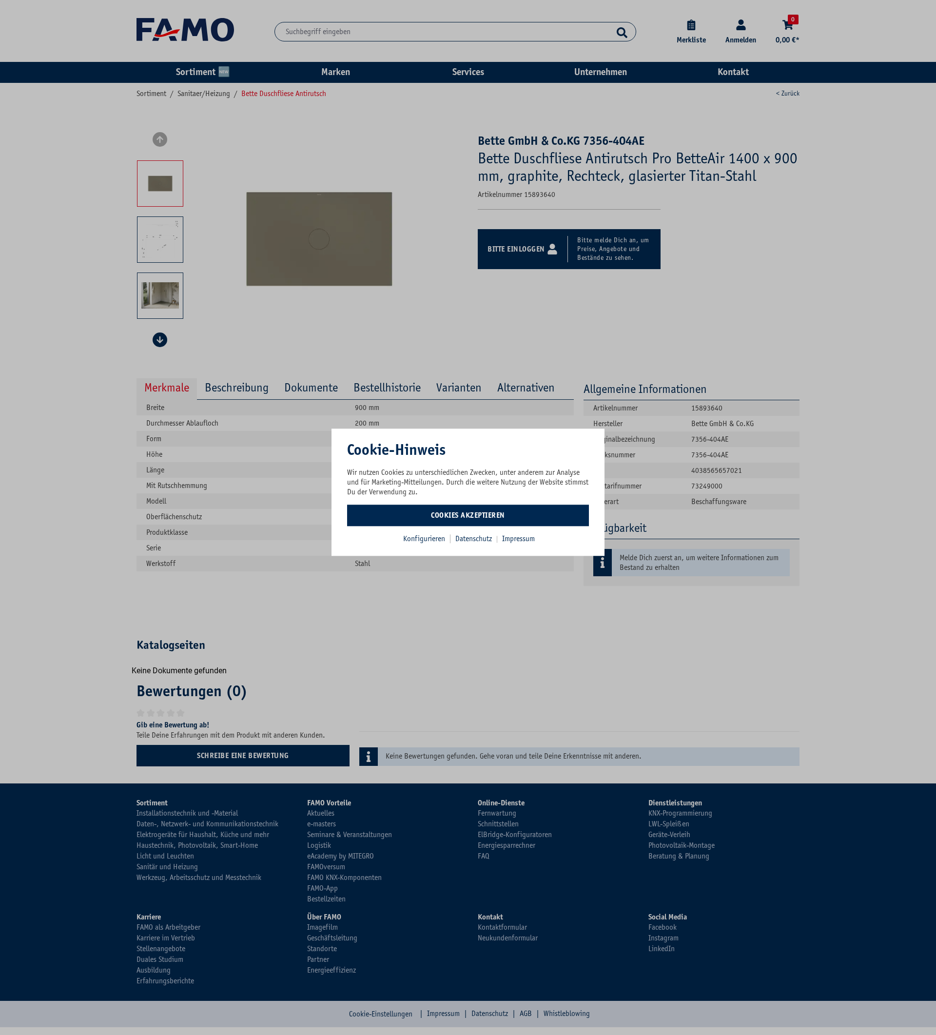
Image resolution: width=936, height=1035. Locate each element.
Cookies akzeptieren (468, 515)
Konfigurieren (424, 538)
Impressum (518, 538)
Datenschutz (474, 538)
